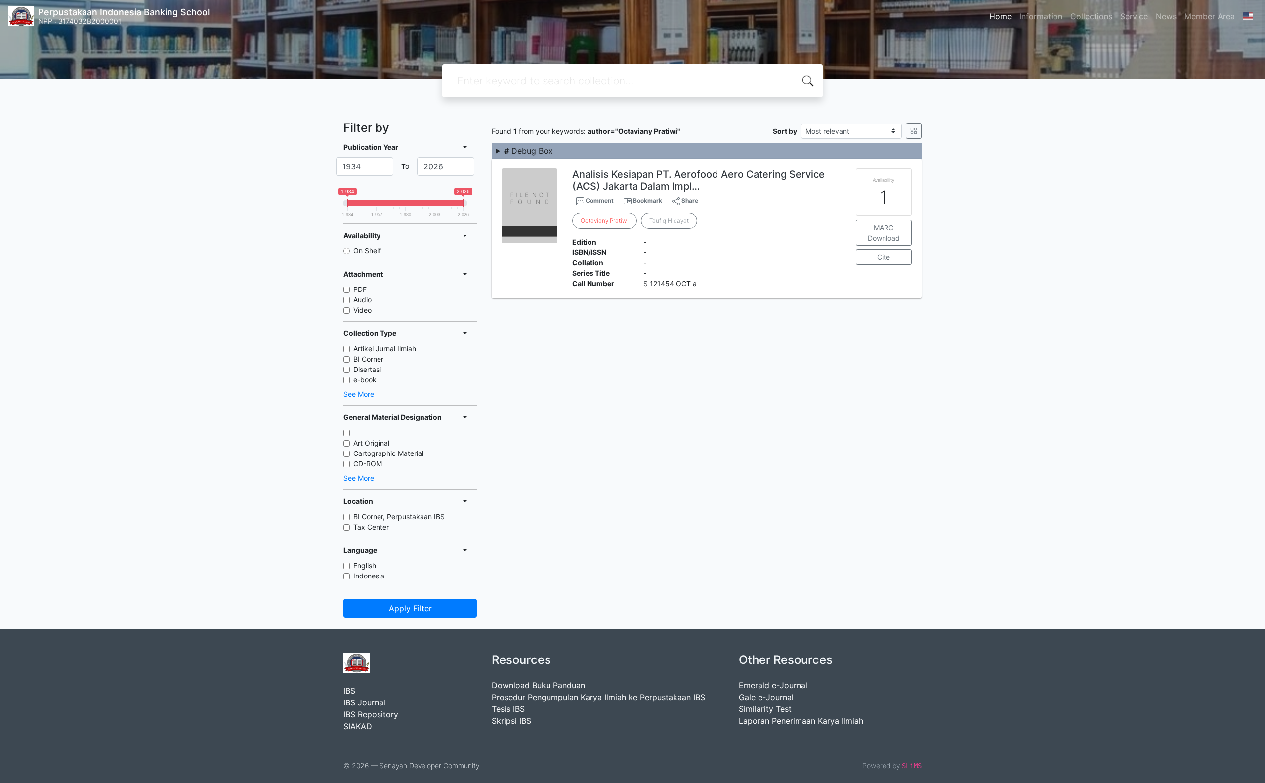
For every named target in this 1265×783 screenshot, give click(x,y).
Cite (883, 257)
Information (1040, 16)
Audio (362, 299)
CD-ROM (367, 463)
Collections (1091, 16)
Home (1000, 16)
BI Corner (368, 359)
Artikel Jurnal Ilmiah (384, 348)
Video (362, 310)
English (364, 565)
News (1166, 16)
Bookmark (647, 200)
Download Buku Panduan (538, 685)
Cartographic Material (388, 453)
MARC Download (884, 232)
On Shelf (367, 251)
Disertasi (367, 369)
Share (689, 200)
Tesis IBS (508, 709)
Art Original (371, 443)
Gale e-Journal (766, 697)
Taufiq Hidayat (669, 220)
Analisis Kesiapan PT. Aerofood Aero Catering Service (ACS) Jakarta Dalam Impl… (698, 180)
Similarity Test (765, 709)
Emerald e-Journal (773, 685)
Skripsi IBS (511, 721)
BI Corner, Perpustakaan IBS (399, 516)
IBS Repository (370, 714)
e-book (365, 379)
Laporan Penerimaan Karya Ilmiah (801, 721)
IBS (349, 691)
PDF (360, 289)
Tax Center (371, 527)
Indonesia (368, 576)
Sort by (785, 131)
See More (358, 394)
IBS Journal (364, 702)
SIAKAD (357, 726)
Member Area (1209, 16)
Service (1134, 16)
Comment (599, 200)
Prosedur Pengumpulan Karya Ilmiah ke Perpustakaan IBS (598, 697)
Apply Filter (410, 608)
